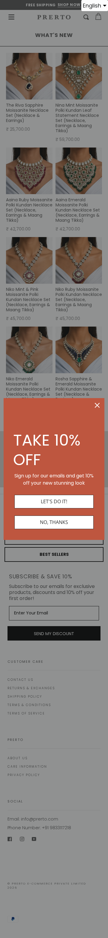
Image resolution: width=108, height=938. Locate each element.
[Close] (97, 405)
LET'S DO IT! (54, 501)
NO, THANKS (54, 522)
